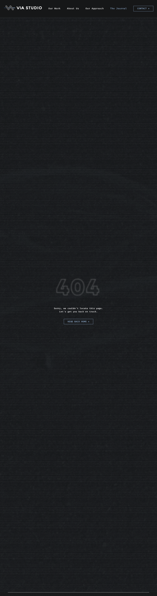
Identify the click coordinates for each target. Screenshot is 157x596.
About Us (73, 8)
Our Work (54, 8)
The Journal (118, 8)
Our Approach (95, 8)
